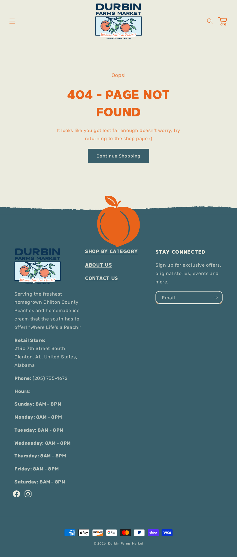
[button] (12, 21)
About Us (98, 265)
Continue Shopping (118, 156)
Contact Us (101, 278)
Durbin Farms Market (125, 543)
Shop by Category (111, 251)
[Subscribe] (215, 297)
